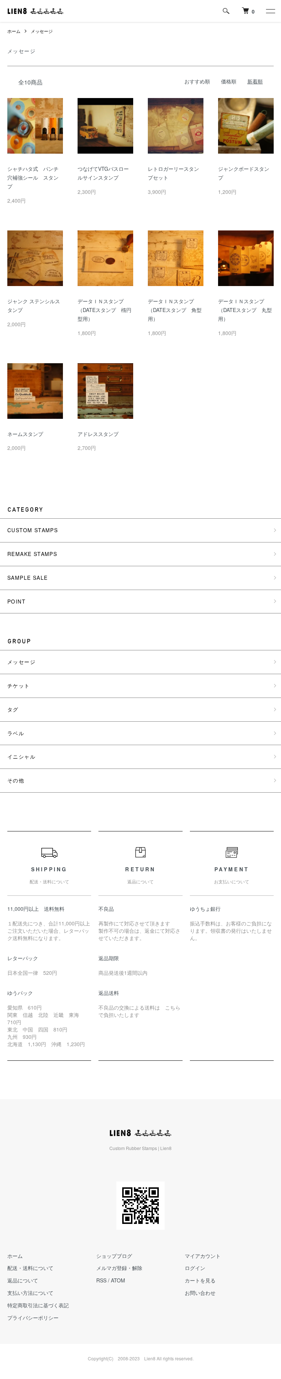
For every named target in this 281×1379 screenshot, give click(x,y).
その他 (15, 780)
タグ (13, 709)
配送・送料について (30, 1267)
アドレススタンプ (98, 433)
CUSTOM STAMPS (32, 530)
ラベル (15, 733)
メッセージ (42, 31)
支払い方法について (30, 1292)
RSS (101, 1280)
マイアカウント (203, 1255)
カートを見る (200, 1280)
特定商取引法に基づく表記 (38, 1305)
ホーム (13, 31)
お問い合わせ (200, 1292)
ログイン (195, 1267)
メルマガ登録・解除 (119, 1267)
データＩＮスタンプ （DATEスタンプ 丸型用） (245, 309)
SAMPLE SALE (27, 577)
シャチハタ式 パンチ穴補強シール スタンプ (33, 177)
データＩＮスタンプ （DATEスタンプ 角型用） (175, 309)
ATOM (118, 1280)
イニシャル (21, 756)
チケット (18, 685)
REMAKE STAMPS (32, 553)
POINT (16, 601)
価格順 (228, 81)
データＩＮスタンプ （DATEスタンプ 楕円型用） (104, 309)
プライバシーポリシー (33, 1317)
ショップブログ (114, 1255)
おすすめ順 (197, 81)
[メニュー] (270, 11)
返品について (22, 1280)
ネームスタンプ (25, 433)
